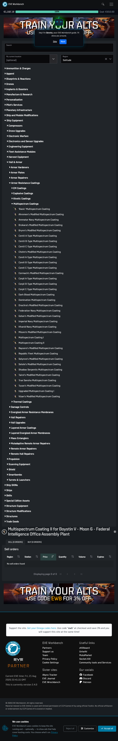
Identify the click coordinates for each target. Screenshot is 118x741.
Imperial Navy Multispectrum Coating (37, 321)
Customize (89, 729)
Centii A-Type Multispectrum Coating (37, 236)
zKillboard (84, 648)
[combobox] (27, 59)
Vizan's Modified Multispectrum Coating (39, 396)
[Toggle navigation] (111, 4)
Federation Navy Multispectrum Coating (39, 310)
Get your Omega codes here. (42, 628)
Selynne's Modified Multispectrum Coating (40, 359)
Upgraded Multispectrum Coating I (36, 391)
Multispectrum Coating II (31, 343)
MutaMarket (85, 655)
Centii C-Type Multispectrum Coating (37, 246)
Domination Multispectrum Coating (36, 300)
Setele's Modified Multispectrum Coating (39, 364)
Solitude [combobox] (67, 60)
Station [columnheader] (28, 557)
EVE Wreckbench (51, 682)
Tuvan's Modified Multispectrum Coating (39, 386)
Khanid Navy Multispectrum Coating (37, 327)
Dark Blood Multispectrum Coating (36, 294)
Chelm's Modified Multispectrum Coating (39, 252)
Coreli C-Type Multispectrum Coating (37, 268)
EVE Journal (48, 678)
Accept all (108, 729)
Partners (47, 648)
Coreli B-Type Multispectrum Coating (37, 262)
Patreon (86, 682)
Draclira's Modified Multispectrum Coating (40, 305)
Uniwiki (83, 651)
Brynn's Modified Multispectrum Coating (39, 230)
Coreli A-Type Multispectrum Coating (37, 257)
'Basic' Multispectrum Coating (34, 209)
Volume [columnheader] (82, 557)
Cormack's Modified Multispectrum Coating (40, 273)
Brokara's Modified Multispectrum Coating (40, 225)
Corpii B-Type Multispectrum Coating (37, 284)
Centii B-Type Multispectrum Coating (37, 241)
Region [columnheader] (10, 557)
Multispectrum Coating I (31, 337)
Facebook (87, 675)
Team (45, 655)
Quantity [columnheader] (62, 557)
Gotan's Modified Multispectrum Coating (39, 316)
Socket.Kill (84, 659)
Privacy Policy (49, 659)
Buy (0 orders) (35, 542)
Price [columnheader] (45, 557)
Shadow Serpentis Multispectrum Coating (40, 369)
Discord (86, 678)
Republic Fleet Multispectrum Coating (38, 353)
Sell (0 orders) (15, 542)
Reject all (70, 729)
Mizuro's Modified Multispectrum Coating (39, 332)
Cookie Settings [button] (50, 662)
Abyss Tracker (49, 675)
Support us (48, 651)
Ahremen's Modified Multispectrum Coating (41, 214)
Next (63, 42)
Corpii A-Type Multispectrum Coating (37, 278)
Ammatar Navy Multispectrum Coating (38, 220)
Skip (55, 42)
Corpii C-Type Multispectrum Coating (37, 289)
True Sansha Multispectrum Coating (37, 380)
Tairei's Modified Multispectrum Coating (39, 375)
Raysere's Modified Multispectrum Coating (40, 348)
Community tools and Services (95, 662)
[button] (13, 4)
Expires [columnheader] (100, 557)
